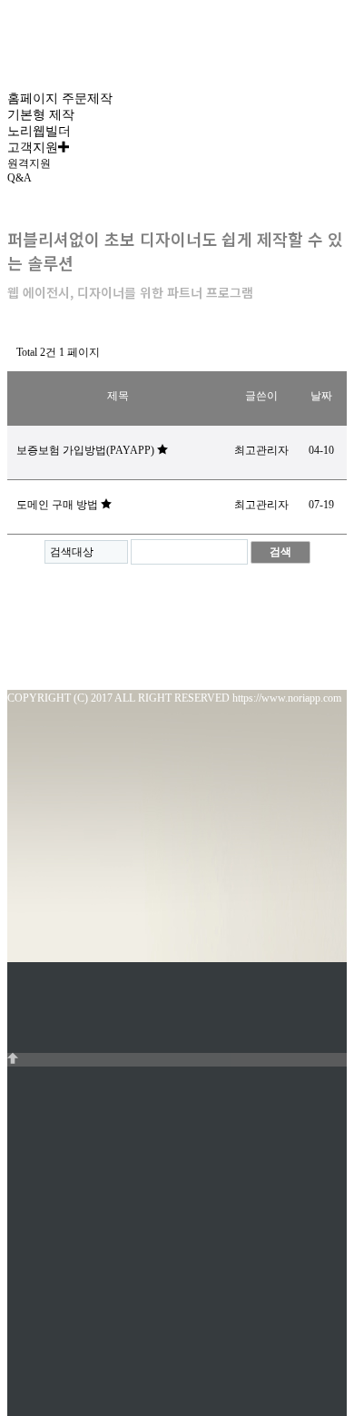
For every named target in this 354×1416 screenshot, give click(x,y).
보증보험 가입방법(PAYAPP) (86, 450)
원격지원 (29, 163)
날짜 (321, 395)
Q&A (19, 178)
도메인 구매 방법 (58, 504)
